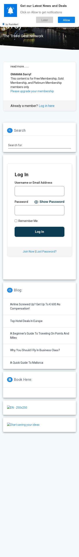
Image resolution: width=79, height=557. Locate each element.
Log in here (46, 106)
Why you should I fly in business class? (35, 350)
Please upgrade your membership (32, 91)
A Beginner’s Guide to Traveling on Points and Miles (39, 335)
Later (44, 20)
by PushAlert (12, 24)
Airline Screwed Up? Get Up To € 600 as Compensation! (35, 306)
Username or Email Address (33, 182)
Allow (66, 20)
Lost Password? (46, 251)
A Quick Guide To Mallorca (26, 362)
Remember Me (28, 221)
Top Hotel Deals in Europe (26, 321)
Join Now (28, 251)
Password (21, 201)
